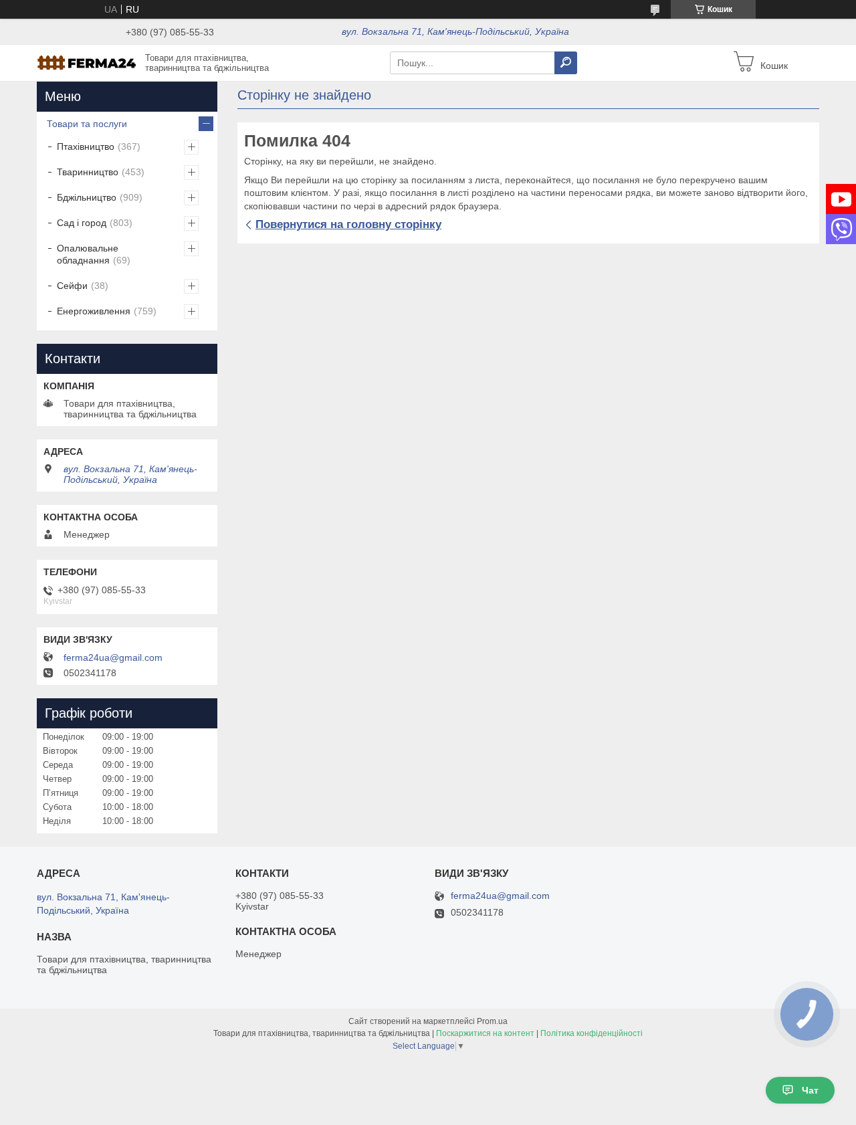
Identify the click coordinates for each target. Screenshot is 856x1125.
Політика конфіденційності (591, 1033)
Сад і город (81, 222)
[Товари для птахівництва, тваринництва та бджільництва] (87, 62)
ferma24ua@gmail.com (113, 657)
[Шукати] (565, 63)
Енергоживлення (93, 311)
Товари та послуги (87, 123)
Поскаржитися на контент (485, 1033)
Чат (810, 1090)
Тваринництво (87, 172)
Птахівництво (85, 146)
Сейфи (72, 285)
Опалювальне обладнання (87, 254)
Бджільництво (86, 197)
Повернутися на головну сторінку (348, 224)
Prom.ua (492, 1021)
